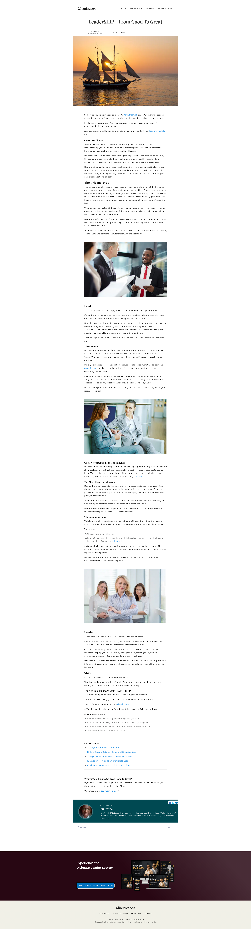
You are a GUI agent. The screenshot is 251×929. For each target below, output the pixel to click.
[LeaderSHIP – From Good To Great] (125, 71)
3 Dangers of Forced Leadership (103, 747)
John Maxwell (130, 115)
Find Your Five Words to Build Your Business (109, 765)
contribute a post (109, 791)
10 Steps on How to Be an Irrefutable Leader (108, 761)
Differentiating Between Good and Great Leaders (111, 752)
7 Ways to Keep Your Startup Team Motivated (109, 756)
